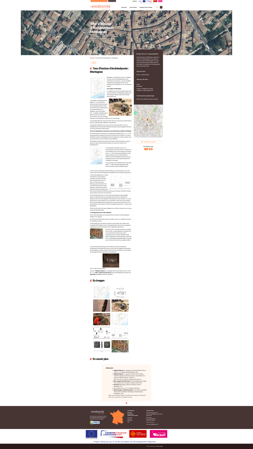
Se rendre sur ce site (150, 141)
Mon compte (112, 0)
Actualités (129, 419)
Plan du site (152, 446)
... (161, 7)
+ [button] (161, 132)
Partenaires (104, 0)
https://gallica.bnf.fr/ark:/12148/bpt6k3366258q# (126, 388)
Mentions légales (159, 446)
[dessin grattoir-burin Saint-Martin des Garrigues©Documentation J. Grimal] (120, 292)
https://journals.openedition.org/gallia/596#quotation (127, 379)
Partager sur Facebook (146, 149)
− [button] (161, 134)
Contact (148, 446)
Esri (145, 136)
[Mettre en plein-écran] (161, 130)
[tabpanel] (126, 382)
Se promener (133, 7)
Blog (128, 421)
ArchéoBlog (94, 0)
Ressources (99, 0)
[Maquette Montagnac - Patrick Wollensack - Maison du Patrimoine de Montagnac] (120, 346)
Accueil (92, 58)
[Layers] (160, 106)
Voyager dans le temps (145, 7)
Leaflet (139, 136)
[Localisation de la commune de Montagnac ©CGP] (101, 292)
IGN (147, 136)
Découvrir (124, 7)
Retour (94, 62)
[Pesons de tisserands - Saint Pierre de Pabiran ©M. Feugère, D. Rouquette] (120, 332)
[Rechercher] (157, 7)
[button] (161, 110)
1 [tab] (126, 403)
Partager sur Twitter (151, 149)
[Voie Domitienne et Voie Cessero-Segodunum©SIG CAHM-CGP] (120, 319)
